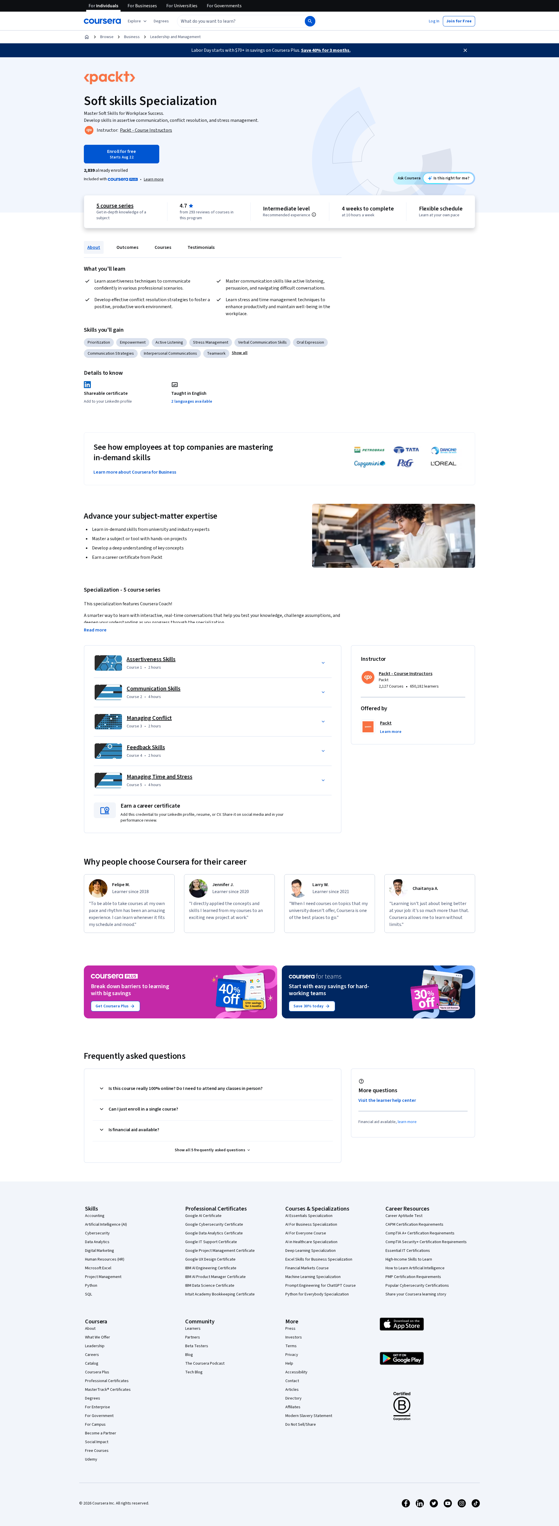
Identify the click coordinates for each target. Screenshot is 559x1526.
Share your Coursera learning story (415, 1294)
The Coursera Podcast (204, 1363)
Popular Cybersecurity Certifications (417, 1285)
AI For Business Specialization (311, 1224)
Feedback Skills (146, 747)
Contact (292, 1381)
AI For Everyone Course (305, 1233)
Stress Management (210, 342)
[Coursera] (102, 21)
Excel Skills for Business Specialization (318, 1259)
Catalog (91, 1363)
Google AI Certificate (203, 1216)
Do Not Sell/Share (300, 1424)
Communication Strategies (111, 353)
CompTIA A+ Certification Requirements (419, 1233)
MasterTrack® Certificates (108, 1390)
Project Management (103, 1277)
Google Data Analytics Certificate (214, 1233)
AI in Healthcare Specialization (311, 1242)
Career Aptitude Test (403, 1216)
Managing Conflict (149, 718)
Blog (189, 1355)
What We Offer (97, 1337)
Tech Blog (194, 1372)
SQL (88, 1294)
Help (289, 1363)
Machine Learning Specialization (313, 1277)
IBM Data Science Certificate (209, 1285)
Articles (292, 1390)
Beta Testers (196, 1346)
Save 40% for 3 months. (326, 50)
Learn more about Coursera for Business (134, 472)
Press (290, 1329)
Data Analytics (97, 1242)
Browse (107, 37)
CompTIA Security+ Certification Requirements (426, 1242)
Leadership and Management (175, 37)
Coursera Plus (97, 1372)
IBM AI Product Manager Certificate (215, 1277)
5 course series (114, 206)
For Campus (95, 1424)
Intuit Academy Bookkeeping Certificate (220, 1294)
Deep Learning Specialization (310, 1251)
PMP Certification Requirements (413, 1277)
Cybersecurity (97, 1233)
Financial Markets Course (307, 1268)
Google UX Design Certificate (210, 1259)
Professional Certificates (107, 1381)
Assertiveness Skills (151, 659)
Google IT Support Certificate (211, 1242)
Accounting (95, 1216)
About (93, 247)
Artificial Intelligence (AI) (106, 1224)
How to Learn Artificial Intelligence (415, 1268)
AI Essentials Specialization (308, 1216)
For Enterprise (97, 1407)
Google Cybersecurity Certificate (214, 1224)
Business (132, 37)
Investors (293, 1337)
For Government (99, 1416)
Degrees (92, 1398)
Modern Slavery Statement (308, 1416)
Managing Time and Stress (159, 777)
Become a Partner (100, 1433)
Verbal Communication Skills (262, 342)
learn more (407, 1122)
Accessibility (296, 1372)
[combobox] (234, 21)
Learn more (154, 179)
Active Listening (169, 342)
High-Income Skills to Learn (408, 1259)
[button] (161, 21)
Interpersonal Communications (170, 353)
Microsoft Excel (98, 1268)
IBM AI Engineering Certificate (210, 1268)
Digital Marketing (99, 1251)
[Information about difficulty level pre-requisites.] (314, 214)
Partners (192, 1337)
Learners (193, 1329)
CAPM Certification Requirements (414, 1224)
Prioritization (99, 342)
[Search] (310, 21)
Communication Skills (154, 689)
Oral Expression (310, 342)
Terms (291, 1346)
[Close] (465, 50)
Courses (163, 247)
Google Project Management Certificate (220, 1251)
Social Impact (96, 1442)
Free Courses (97, 1451)
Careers (92, 1355)
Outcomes (127, 247)
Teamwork (216, 353)
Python (91, 1285)
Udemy (91, 1459)
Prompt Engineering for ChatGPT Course (320, 1285)
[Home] (87, 37)
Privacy (291, 1355)
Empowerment (133, 342)
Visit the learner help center (387, 1100)
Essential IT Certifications (407, 1251)
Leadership (95, 1346)
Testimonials (201, 247)
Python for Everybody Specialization (317, 1294)
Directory (293, 1398)
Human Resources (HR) (104, 1259)
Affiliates (292, 1407)
